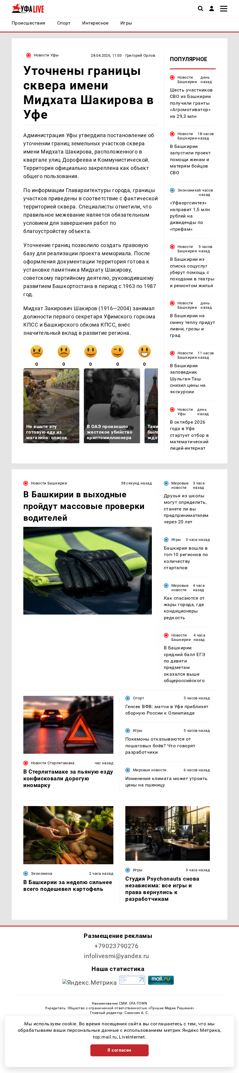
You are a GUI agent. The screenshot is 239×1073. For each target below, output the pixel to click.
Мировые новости (180, 485)
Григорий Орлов (140, 55)
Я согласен (119, 1050)
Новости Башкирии (187, 79)
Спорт (138, 698)
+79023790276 (116, 946)
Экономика (188, 190)
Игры (176, 539)
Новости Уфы (46, 55)
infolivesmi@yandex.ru (116, 956)
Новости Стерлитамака (53, 763)
